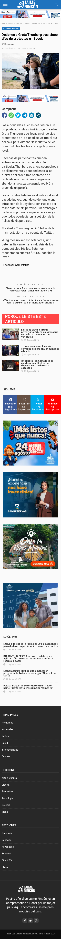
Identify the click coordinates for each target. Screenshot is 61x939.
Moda (5, 811)
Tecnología (7, 798)
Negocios (7, 840)
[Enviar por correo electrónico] (31, 115)
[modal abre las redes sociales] (38, 115)
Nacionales (7, 729)
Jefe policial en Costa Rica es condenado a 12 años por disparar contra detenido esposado (37, 364)
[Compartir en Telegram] (24, 115)
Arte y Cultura (9, 778)
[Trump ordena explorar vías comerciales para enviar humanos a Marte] (10, 350)
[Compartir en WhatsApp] (11, 115)
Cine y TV (7, 860)
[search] (56, 4)
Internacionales (11, 28)
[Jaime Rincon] (28, 888)
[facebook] (24, 920)
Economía (7, 833)
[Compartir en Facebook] (4, 115)
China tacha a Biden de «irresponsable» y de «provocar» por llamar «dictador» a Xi (30, 289)
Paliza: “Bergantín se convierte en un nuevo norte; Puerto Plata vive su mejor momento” (28, 686)
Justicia (6, 805)
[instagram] (36, 920)
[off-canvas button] (5, 4)
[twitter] (30, 920)
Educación (7, 791)
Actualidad (7, 722)
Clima (5, 867)
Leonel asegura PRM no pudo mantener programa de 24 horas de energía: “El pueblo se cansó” (29, 673)
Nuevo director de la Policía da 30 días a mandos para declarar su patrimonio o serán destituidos (30, 645)
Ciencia (5, 784)
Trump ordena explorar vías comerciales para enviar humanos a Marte (40, 349)
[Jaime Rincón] (30, 4)
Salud (5, 743)
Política (5, 736)
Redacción (9, 44)
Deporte (6, 756)
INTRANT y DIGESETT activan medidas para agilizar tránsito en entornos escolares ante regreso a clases (28, 658)
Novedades (8, 846)
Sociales (6, 853)
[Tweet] (18, 115)
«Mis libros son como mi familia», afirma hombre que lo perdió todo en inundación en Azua (30, 301)
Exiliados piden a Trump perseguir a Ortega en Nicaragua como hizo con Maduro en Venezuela (39, 333)
